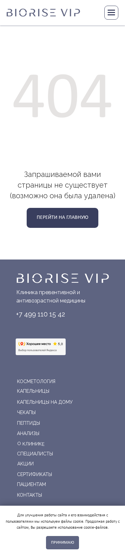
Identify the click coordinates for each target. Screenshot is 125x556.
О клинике (30, 443)
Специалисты (35, 453)
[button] (93, 12)
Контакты (29, 495)
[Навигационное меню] (111, 13)
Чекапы (26, 412)
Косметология (36, 381)
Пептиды (28, 423)
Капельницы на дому (45, 402)
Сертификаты (34, 474)
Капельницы (33, 391)
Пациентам (31, 484)
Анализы (28, 433)
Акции (25, 463)
